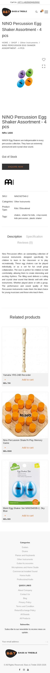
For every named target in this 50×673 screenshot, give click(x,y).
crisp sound (41, 215)
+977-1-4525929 (24, 2)
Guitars (25, 547)
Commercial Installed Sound (25, 571)
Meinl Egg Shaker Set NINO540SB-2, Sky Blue (24, 509)
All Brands (25, 614)
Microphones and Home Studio (25, 567)
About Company (25, 590)
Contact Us (25, 594)
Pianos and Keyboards (25, 555)
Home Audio (25, 575)
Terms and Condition (25, 606)
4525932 (36, 2)
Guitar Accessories (25, 563)
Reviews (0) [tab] (25, 242)
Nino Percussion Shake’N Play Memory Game (22, 441)
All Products (25, 618)
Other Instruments (29, 42)
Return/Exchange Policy (25, 610)
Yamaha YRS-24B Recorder (17, 375)
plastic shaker (36, 218)
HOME (5, 42)
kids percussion (21, 218)
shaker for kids (28, 215)
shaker (17, 215)
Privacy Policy (25, 602)
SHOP (14, 42)
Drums (25, 551)
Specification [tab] (34, 236)
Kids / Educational (22, 208)
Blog (25, 598)
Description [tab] (14, 236)
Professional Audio (25, 579)
